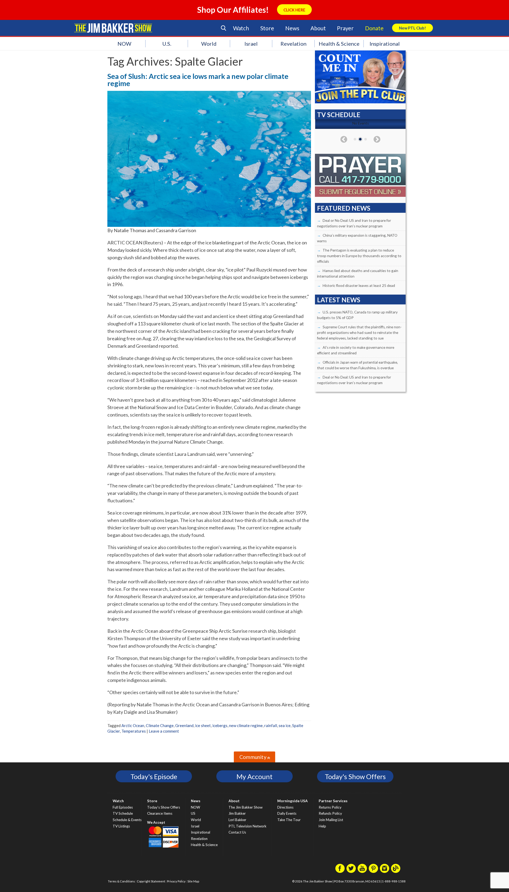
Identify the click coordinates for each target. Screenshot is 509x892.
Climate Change (160, 725)
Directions (285, 807)
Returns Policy (330, 807)
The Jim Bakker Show (245, 807)
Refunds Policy (330, 813)
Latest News (338, 300)
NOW (124, 43)
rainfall (270, 725)
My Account (254, 776)
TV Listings (121, 826)
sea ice (285, 725)
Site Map (193, 881)
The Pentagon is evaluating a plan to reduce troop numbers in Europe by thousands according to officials (359, 256)
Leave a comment (164, 731)
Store (267, 28)
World (209, 43)
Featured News (343, 208)
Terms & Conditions (121, 881)
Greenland (184, 725)
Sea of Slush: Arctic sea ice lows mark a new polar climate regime (197, 80)
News (292, 28)
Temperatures (133, 731)
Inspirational (385, 43)
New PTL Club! (412, 28)
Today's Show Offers (355, 776)
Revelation (293, 43)
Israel (251, 43)
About (318, 28)
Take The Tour (289, 820)
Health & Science (339, 43)
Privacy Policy (176, 881)
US (193, 813)
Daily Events (286, 813)
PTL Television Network (247, 826)
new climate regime (246, 725)
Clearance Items (159, 813)
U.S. (166, 43)
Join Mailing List (331, 820)
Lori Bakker (237, 820)
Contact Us (237, 832)
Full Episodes (123, 807)
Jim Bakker (113, 28)
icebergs (219, 725)
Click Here (294, 9)
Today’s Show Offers (163, 807)
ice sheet (203, 725)
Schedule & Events (127, 820)
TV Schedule (123, 813)
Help (322, 826)
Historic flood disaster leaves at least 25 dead (359, 285)
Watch (241, 28)
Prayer (345, 28)
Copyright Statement (151, 881)
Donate (374, 28)
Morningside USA (292, 801)
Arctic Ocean (132, 725)
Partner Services (333, 801)
